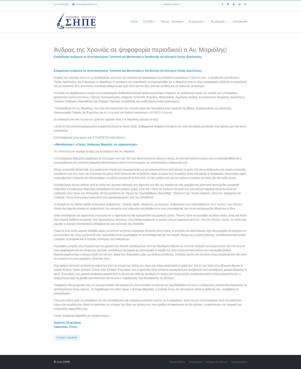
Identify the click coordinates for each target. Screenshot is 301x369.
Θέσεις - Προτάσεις (172, 21)
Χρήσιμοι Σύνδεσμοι (216, 361)
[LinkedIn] (239, 4)
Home (134, 21)
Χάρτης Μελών (177, 361)
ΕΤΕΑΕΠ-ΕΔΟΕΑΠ (67, 337)
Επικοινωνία (240, 21)
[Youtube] (234, 4)
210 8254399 (62, 4)
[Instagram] (245, 4)
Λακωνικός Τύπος (65, 326)
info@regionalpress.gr (86, 4)
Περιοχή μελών (172, 4)
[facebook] (222, 4)
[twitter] (228, 4)
